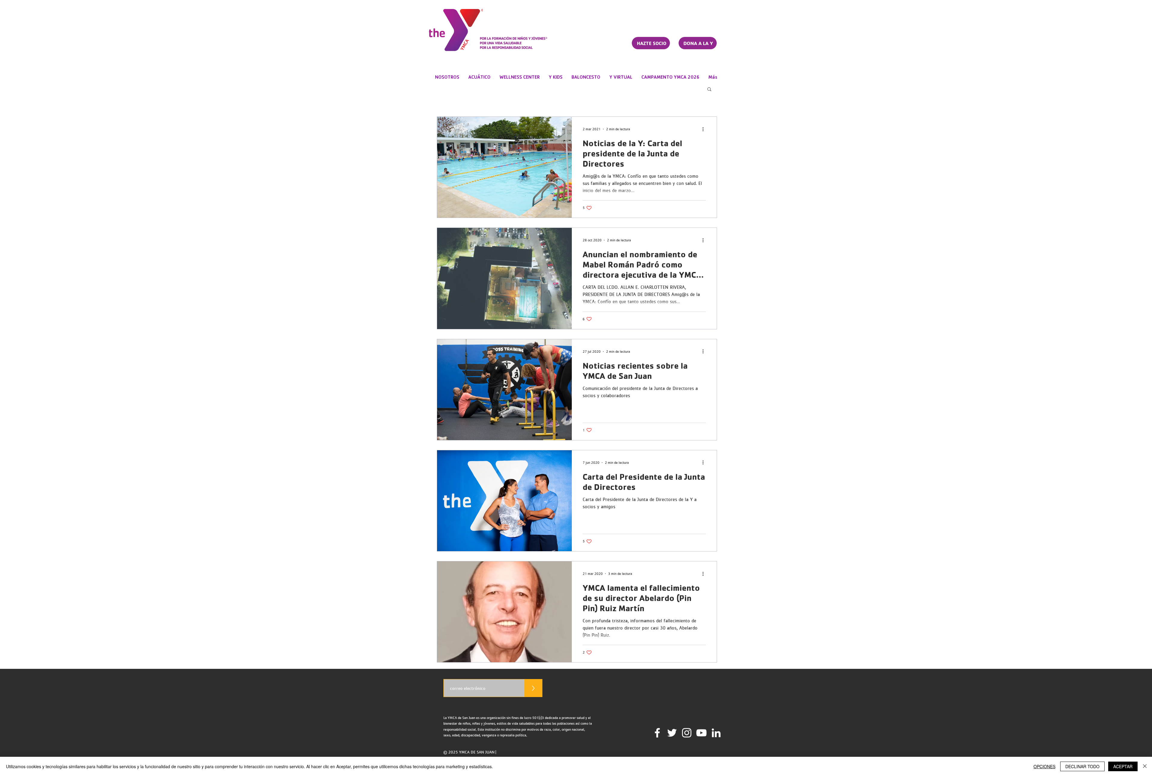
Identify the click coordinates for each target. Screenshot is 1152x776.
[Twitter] (672, 732)
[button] (709, 89)
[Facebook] (657, 732)
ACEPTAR (1122, 766)
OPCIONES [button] (1044, 766)
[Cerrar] (1144, 766)
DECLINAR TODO (1082, 766)
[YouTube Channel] (701, 732)
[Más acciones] (705, 129)
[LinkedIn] (716, 732)
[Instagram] (686, 732)
